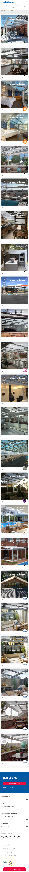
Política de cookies (7, 852)
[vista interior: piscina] (14, 519)
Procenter (3, 810)
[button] (3, 44)
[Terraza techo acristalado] (14, 61)
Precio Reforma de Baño (7, 798)
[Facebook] (6, 836)
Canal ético (4, 830)
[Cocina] (14, 257)
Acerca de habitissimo (6, 828)
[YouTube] (14, 836)
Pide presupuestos (14, 869)
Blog (2, 805)
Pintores (3, 811)
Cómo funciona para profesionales (9, 825)
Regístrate (3, 823)
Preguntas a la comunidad (7, 807)
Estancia (3, 10)
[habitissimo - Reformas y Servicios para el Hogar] (7, 2)
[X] (10, 836)
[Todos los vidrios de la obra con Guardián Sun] (14, 421)
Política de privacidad (8, 848)
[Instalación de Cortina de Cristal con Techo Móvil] (14, 159)
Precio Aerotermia (5, 800)
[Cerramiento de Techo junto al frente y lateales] (14, 486)
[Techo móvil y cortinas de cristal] (14, 323)
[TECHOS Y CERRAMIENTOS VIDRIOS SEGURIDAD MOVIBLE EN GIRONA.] (14, 290)
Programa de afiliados (6, 831)
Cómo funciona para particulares (9, 821)
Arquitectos (4, 816)
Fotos (2, 808)
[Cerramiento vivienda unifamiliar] (14, 551)
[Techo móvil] (14, 453)
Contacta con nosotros (6, 833)
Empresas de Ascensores (7, 802)
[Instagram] (2, 836)
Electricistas (4, 812)
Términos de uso (7, 845)
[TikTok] (18, 836)
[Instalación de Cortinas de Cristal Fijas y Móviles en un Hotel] (14, 192)
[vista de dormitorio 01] (14, 94)
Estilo (12, 10)
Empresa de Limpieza (6, 803)
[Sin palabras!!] (14, 388)
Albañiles (3, 814)
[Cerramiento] (14, 355)
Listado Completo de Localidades (9, 816)
